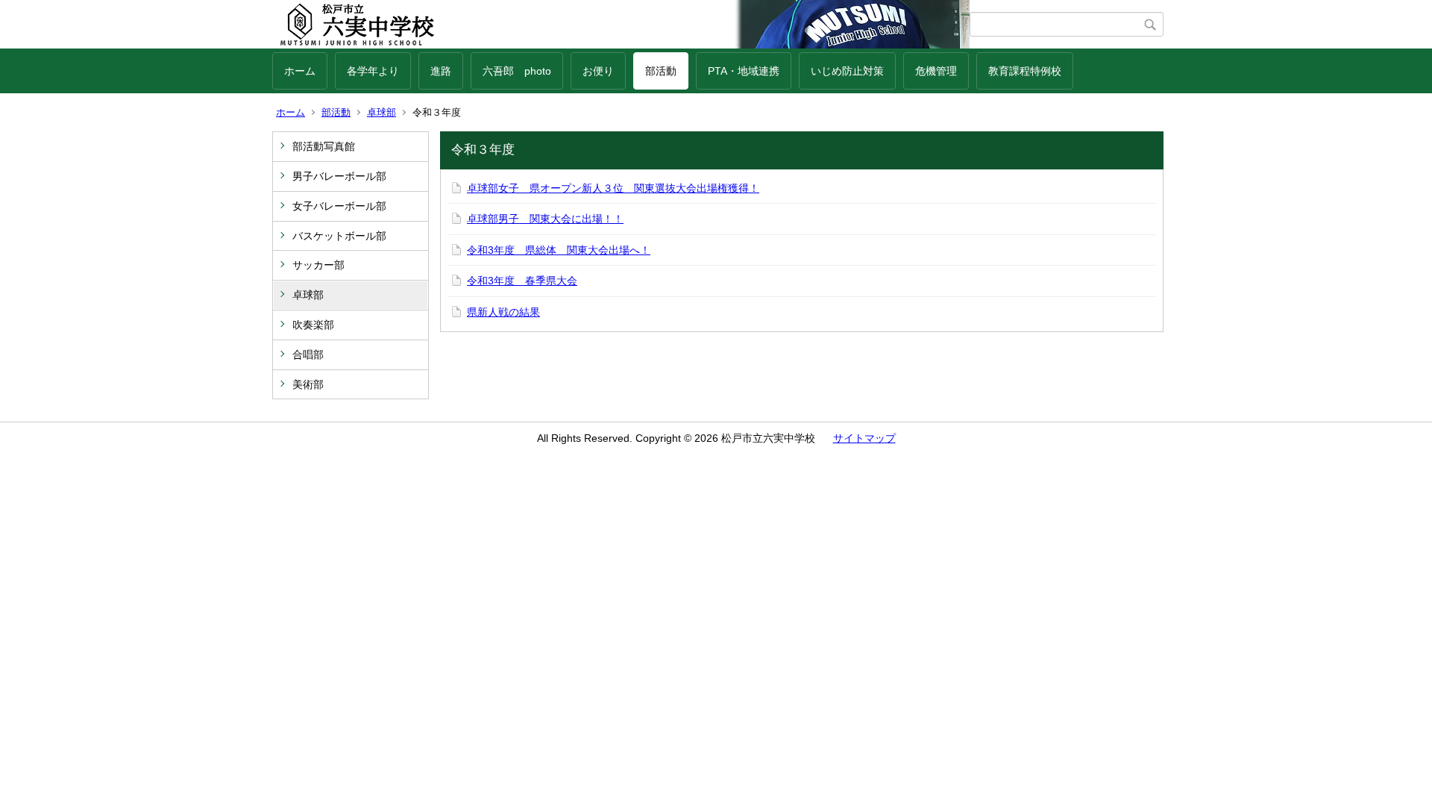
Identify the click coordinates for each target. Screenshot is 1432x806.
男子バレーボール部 (339, 176)
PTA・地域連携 (743, 71)
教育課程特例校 (1024, 71)
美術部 (308, 384)
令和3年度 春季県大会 (522, 281)
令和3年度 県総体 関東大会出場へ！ (558, 250)
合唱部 (308, 354)
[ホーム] (621, 24)
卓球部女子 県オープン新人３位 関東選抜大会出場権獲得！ (613, 188)
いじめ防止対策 (847, 71)
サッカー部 (318, 265)
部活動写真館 (323, 146)
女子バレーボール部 (339, 206)
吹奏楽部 (313, 325)
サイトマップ (864, 438)
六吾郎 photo (517, 71)
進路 (440, 71)
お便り (598, 71)
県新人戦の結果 (503, 312)
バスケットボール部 (339, 236)
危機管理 (936, 71)
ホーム (299, 71)
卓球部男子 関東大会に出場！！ (545, 219)
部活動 (660, 71)
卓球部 (381, 112)
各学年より (373, 71)
